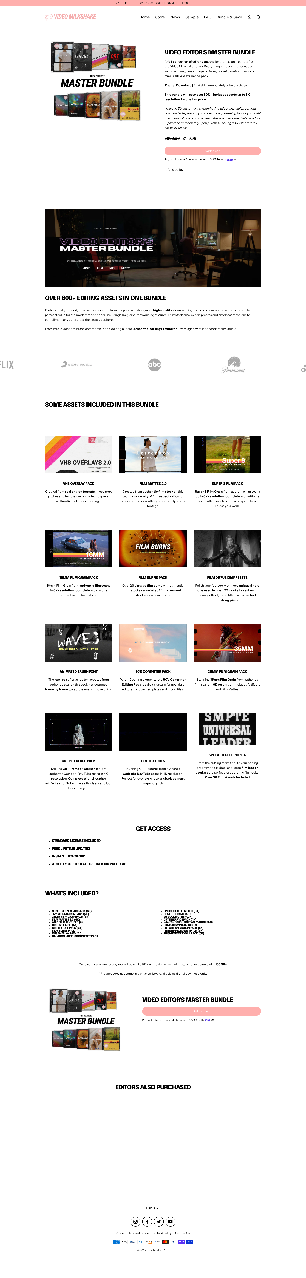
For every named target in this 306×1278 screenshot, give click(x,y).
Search (120, 1233)
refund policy (174, 169)
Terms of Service (139, 1233)
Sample (192, 17)
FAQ (207, 17)
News (175, 17)
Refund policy (163, 1233)
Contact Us (182, 1233)
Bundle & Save (229, 17)
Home (144, 17)
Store (160, 17)
